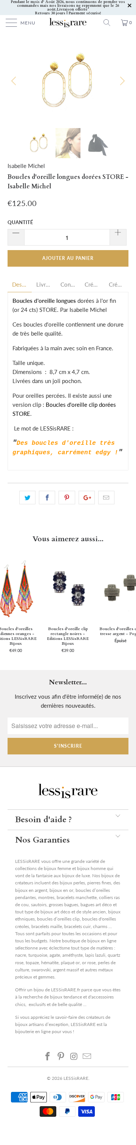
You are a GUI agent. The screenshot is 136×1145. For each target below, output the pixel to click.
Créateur (92, 284)
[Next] (121, 81)
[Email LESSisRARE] (87, 1056)
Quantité (20, 222)
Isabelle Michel (26, 165)
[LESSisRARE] (68, 22)
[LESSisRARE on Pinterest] (61, 1056)
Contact (68, 284)
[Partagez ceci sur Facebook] (47, 497)
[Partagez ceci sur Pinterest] (67, 497)
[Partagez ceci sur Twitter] (27, 497)
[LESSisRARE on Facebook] (48, 1056)
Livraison (43, 284)
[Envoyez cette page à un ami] (106, 497)
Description (19, 284)
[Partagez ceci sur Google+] (87, 497)
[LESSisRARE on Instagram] (74, 1056)
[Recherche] (109, 22)
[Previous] (14, 81)
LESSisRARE (75, 1078)
